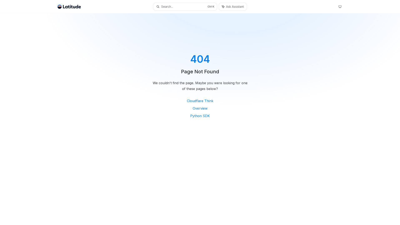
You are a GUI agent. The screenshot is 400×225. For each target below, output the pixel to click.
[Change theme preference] (340, 6)
